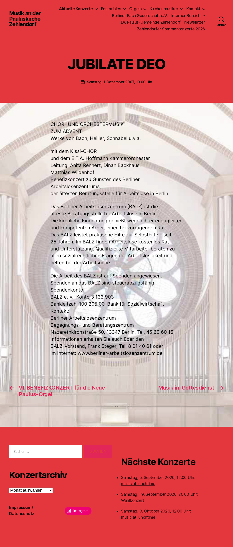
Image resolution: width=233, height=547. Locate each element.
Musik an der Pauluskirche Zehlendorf (25, 19)
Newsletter (194, 22)
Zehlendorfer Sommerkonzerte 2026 (171, 29)
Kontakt (193, 8)
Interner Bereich (185, 15)
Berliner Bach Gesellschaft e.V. (140, 15)
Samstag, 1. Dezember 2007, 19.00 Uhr (119, 82)
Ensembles (111, 8)
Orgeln (135, 8)
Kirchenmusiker (164, 8)
